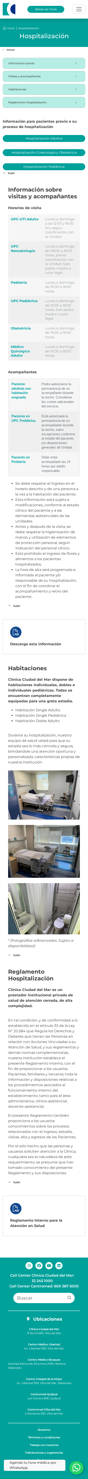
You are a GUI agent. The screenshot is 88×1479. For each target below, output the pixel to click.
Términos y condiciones (44, 1437)
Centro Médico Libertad (44, 1344)
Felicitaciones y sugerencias (44, 1452)
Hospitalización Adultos (44, 138)
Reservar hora (46, 9)
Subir (11, 173)
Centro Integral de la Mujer (44, 1379)
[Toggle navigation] (79, 9)
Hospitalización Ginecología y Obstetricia (44, 152)
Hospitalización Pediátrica (44, 167)
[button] (69, 1298)
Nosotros (44, 1429)
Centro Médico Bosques (44, 1359)
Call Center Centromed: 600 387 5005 (44, 1286)
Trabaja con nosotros (44, 1445)
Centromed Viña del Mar (44, 1409)
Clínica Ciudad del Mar (44, 1329)
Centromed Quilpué (44, 1394)
